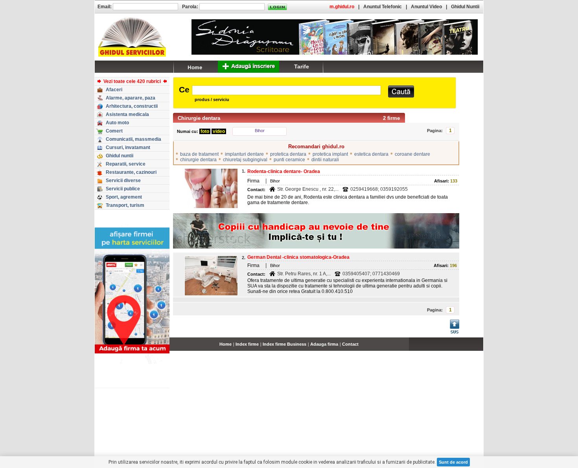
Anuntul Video (426, 6)
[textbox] (286, 90)
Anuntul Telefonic (382, 6)
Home (225, 344)
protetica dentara (288, 154)
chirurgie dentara (198, 159)
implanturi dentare (244, 154)
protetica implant (330, 154)
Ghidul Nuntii (465, 6)
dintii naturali (325, 159)
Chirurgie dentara (199, 118)
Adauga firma (324, 344)
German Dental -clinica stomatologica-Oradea (298, 257)
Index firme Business (284, 344)
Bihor (260, 130)
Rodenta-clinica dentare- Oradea (283, 171)
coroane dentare (412, 154)
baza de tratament (199, 154)
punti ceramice (289, 159)
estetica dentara (371, 154)
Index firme (247, 344)
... (481, 348)
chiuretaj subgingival (245, 159)
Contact (350, 344)
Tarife (301, 66)
